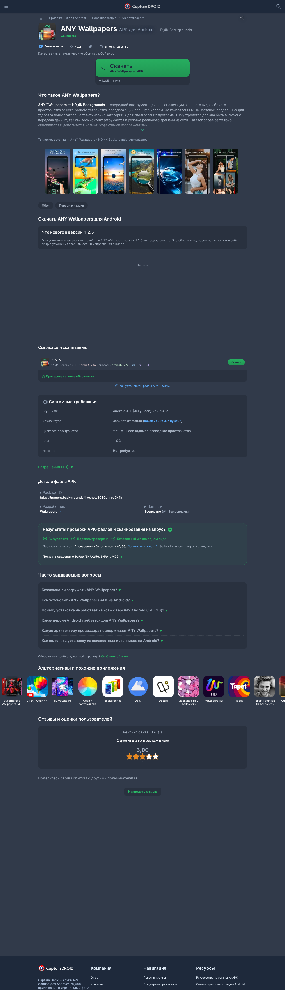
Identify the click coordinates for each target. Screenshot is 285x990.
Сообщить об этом (114, 656)
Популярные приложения (160, 984)
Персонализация (71, 205)
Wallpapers (68, 35)
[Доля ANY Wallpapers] (242, 18)
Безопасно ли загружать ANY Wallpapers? (79, 590)
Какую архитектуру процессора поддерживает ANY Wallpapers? (100, 630)
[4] (149, 756)
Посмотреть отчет (141, 546)
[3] (142, 756)
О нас (94, 977)
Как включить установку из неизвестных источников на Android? (100, 640)
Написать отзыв (142, 791)
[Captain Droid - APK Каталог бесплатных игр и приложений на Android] (142, 6)
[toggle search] (278, 6)
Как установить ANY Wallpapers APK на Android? (86, 600)
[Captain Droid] (60, 969)
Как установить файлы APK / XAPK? (144, 386)
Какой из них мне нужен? (162, 421)
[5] (155, 756)
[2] (136, 756)
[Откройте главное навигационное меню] (6, 6)
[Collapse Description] (142, 126)
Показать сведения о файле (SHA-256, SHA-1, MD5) (81, 556)
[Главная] (41, 18)
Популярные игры (155, 977)
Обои (46, 205)
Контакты (97, 984)
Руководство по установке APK (217, 977)
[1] (129, 756)
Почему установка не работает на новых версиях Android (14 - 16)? (103, 610)
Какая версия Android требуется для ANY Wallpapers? (90, 620)
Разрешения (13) (53, 467)
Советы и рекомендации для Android (220, 984)
